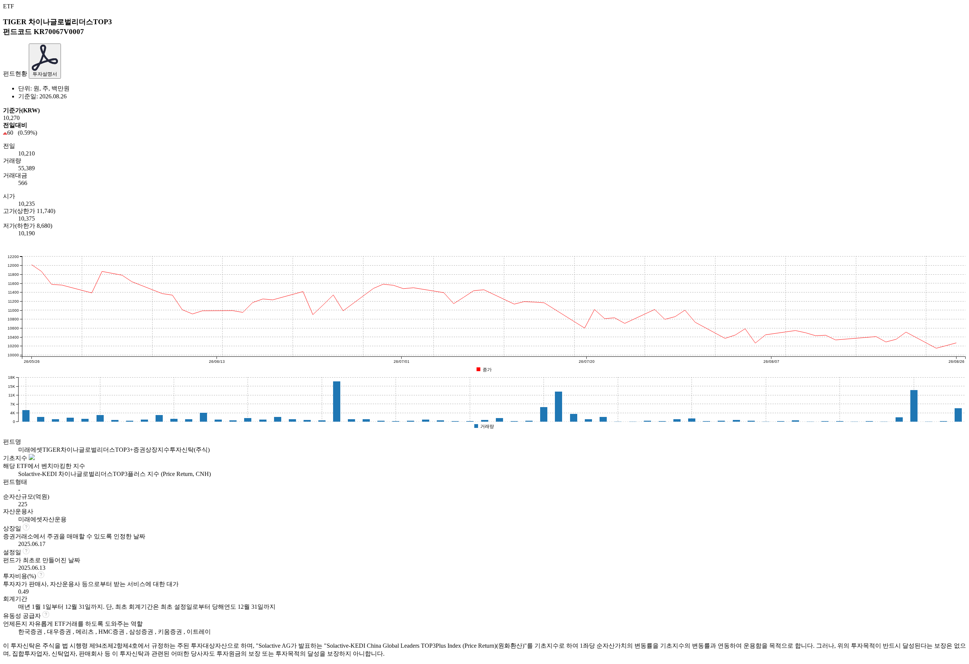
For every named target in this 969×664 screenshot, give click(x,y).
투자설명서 (45, 74)
